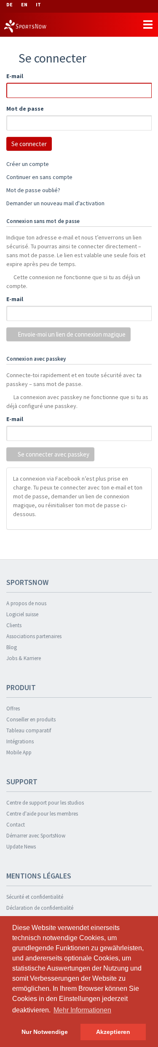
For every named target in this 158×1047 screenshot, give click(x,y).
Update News (21, 846)
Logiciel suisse (22, 614)
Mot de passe (25, 108)
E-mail (14, 76)
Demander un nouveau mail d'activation (55, 203)
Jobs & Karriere (23, 658)
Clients (13, 625)
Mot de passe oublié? (33, 190)
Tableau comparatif (28, 730)
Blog (11, 647)
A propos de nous (26, 603)
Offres (13, 708)
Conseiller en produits (31, 719)
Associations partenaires (34, 636)
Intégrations (20, 741)
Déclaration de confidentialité (39, 907)
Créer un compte (27, 164)
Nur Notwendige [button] (44, 1031)
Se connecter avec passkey (52, 454)
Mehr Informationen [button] (82, 1010)
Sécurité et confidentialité (34, 896)
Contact (15, 824)
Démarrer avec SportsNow (35, 835)
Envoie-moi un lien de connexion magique (71, 334)
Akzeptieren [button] (113, 1031)
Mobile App (19, 752)
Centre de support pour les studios (45, 802)
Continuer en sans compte (39, 177)
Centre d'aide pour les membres (42, 813)
